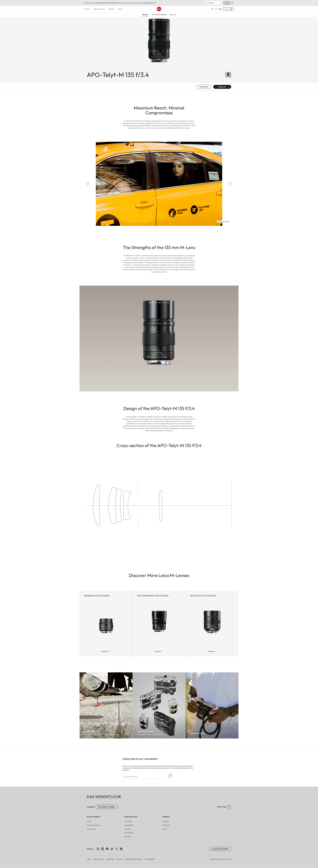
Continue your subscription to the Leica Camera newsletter (170, 776)
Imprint (89, 859)
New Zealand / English (106, 807)
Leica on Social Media (220, 849)
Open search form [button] (212, 9)
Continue (227, 3)
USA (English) (210, 3)
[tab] (157, 229)
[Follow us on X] (116, 848)
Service (120, 9)
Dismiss (233, 3)
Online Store (227, 9)
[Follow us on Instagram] (98, 848)
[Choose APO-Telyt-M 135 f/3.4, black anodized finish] (228, 75)
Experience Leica (99, 9)
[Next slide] (227, 184)
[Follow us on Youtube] (102, 848)
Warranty (119, 859)
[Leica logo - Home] (159, 9)
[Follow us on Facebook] (107, 848)
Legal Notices (110, 859)
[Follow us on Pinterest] (121, 848)
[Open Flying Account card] (216, 9)
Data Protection (98, 859)
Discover (105, 651)
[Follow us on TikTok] (112, 848)
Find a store (220, 9)
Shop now (222, 87)
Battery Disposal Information (133, 859)
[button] (229, 807)
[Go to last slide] (90, 184)
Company (111, 9)
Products (87, 9)
